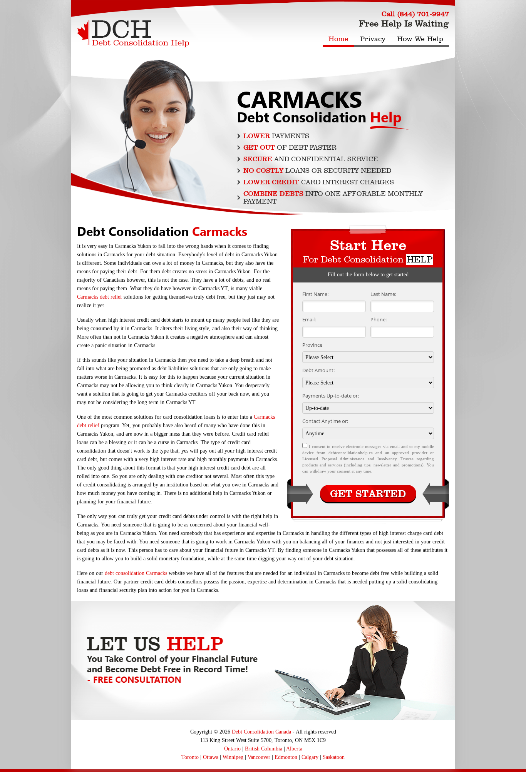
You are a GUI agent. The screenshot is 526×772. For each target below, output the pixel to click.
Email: (309, 319)
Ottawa (210, 757)
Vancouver (259, 757)
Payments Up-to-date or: (330, 395)
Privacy (372, 39)
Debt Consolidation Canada (261, 732)
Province (312, 344)
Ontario (232, 749)
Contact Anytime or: (325, 421)
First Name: (315, 294)
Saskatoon (334, 757)
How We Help (420, 39)
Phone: (378, 319)
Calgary (310, 757)
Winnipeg (233, 757)
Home (338, 39)
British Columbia (263, 749)
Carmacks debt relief (99, 297)
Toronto (190, 757)
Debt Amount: (318, 370)
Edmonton (286, 757)
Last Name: (383, 294)
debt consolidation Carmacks (136, 573)
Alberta (294, 749)
